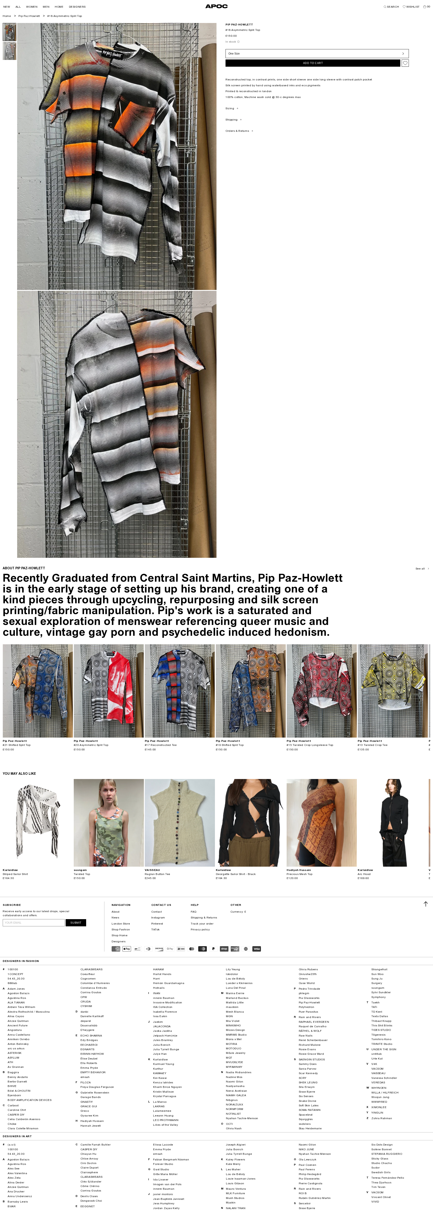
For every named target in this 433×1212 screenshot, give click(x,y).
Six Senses (306, 1096)
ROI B (303, 1193)
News (115, 917)
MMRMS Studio (236, 1034)
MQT (229, 1057)
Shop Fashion (121, 929)
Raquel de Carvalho (313, 1026)
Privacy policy (200, 929)
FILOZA (86, 1082)
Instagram (158, 917)
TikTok (155, 929)
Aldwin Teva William (21, 1007)
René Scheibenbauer (313, 1040)
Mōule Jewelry (236, 1053)
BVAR (12, 1206)
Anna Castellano (19, 1034)
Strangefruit (379, 969)
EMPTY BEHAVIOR (93, 1072)
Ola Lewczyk (307, 1159)
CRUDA (86, 1001)
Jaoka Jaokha (162, 1030)
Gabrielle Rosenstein (95, 1092)
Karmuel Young (163, 1064)
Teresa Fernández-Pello (387, 1177)
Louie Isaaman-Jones (240, 1178)
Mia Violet (233, 1021)
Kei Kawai (160, 1078)
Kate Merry (233, 1164)
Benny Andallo (18, 1077)
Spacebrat (306, 1114)
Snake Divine (307, 1101)
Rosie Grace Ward (311, 1053)
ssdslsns (305, 1123)
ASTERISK (15, 1053)
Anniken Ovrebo (18, 1039)
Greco (85, 1110)
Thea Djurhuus (381, 1182)
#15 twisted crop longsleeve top (310, 745)
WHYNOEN (378, 1087)
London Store (121, 923)
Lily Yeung (233, 969)
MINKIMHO (233, 1025)
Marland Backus (237, 998)
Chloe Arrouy (89, 1158)
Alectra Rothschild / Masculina (29, 1011)
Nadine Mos (234, 1077)
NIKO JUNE (306, 1149)
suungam (377, 987)
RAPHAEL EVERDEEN (314, 1021)
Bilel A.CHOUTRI (19, 1090)
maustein (232, 1007)
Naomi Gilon (234, 1081)
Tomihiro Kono (381, 1039)
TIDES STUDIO (381, 1030)
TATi (374, 1007)
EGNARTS (87, 1049)
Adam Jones (16, 988)
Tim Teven (378, 1187)
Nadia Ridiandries (238, 1072)
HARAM (158, 969)
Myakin (231, 1202)
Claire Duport (90, 1167)
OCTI (229, 1123)
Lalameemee (162, 1110)
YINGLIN (377, 1112)
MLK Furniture (235, 1193)
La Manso (159, 1101)
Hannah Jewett (91, 1125)
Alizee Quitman (18, 1021)
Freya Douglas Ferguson (97, 1087)
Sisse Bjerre (307, 1091)
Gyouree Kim (90, 1115)
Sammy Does (308, 1064)
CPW (84, 997)
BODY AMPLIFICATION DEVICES (30, 1100)
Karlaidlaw (160, 1059)
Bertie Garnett (17, 1081)
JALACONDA (161, 1026)
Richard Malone (310, 1044)
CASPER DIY (16, 1114)
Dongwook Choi (91, 1200)
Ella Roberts (89, 1063)
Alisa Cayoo (16, 1016)
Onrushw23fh (308, 974)
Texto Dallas (379, 1016)
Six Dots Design (382, 1144)
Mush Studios (235, 1198)
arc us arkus (16, 1048)
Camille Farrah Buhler (96, 1144)
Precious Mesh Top (299, 874)
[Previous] (6, 691)
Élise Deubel (89, 1058)
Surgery (376, 983)
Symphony (378, 997)
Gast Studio (161, 1169)
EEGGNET (88, 1206)
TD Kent (376, 1011)
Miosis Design (235, 1030)
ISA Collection (162, 1007)
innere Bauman (163, 998)
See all (420, 568)
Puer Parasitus (308, 1011)
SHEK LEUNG (308, 1082)
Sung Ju (376, 978)
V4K (374, 1064)
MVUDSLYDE (234, 1062)
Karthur (158, 1068)
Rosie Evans (307, 1049)
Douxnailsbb (89, 1025)
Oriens (303, 978)
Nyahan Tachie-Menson (242, 1118)
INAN (156, 993)
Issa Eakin (160, 1016)
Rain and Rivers (310, 1017)
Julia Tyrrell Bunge (166, 1049)
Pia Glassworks (309, 998)
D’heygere (87, 1030)
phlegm (304, 993)
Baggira (13, 1072)
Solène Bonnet (381, 1149)
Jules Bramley (163, 1040)
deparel (86, 1021)
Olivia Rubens (308, 969)
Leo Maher (233, 1169)
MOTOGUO (233, 1048)
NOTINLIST (233, 1113)
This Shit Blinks (381, 1025)
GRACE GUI (89, 1106)
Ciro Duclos (89, 1163)
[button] (7, 6)
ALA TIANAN (16, 1002)
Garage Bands (91, 1097)
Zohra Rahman (381, 1118)
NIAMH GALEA (236, 1095)
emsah (85, 1077)
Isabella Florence (165, 1011)
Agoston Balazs (18, 993)
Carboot (13, 1105)
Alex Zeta (14, 1177)
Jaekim (158, 1021)
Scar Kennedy (308, 1073)
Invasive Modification (167, 1002)
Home (7, 16)
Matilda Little (235, 1002)
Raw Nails (306, 1035)
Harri (156, 978)
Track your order (202, 923)
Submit (75, 922)
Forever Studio (163, 1164)
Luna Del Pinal (236, 987)
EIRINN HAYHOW (92, 1053)
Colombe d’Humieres (95, 983)
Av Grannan (16, 1066)
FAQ (193, 911)
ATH (10, 1062)
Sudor (375, 1167)
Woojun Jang (380, 1097)
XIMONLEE (379, 1107)
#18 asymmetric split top (64, 16)
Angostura (15, 1030)
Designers (118, 941)
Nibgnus (231, 1100)
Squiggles (306, 1119)
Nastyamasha (235, 1086)
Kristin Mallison (163, 1091)
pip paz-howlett (239, 24)
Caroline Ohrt (17, 1110)
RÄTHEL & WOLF (310, 1030)
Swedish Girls (380, 1172)
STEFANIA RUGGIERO (386, 1153)
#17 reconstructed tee (161, 745)
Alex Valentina (17, 1173)
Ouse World (307, 983)
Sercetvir (305, 1203)
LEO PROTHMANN (165, 1120)
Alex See (14, 1168)
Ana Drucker (16, 1191)
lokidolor (232, 974)
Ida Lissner (160, 1179)
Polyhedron (306, 1007)
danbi (84, 1011)
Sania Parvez (308, 1068)
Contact (156, 911)
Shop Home (119, 935)
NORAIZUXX (234, 1104)
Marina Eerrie (235, 993)
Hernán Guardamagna (168, 983)
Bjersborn (14, 1095)
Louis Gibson (235, 1183)
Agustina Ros (17, 998)
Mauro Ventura (236, 1188)
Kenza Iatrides (163, 1082)
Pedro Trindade (309, 988)
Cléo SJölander (91, 1181)
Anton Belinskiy (18, 1044)
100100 (13, 969)
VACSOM (377, 1068)
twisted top (82, 874)
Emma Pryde (89, 1067)
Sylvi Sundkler (381, 992)
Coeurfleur (88, 974)
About (116, 911)
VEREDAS (378, 1082)
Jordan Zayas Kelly (166, 1208)
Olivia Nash (234, 1128)
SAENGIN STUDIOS (312, 1059)
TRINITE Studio (381, 1044)
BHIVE (12, 1086)
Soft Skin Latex (309, 1105)
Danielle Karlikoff (92, 1016)
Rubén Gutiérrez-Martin (315, 1198)
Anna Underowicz (20, 1196)
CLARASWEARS (92, 969)
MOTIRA (231, 1044)
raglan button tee (157, 874)
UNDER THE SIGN (383, 1049)
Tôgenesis (378, 1034)
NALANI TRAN (236, 1208)
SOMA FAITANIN (310, 1110)
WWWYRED (379, 1101)
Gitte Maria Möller (165, 1174)
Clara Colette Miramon (23, 1128)
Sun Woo (377, 974)
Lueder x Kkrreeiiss (239, 983)
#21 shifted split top (17, 745)
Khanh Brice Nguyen (167, 1087)
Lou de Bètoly (235, 978)
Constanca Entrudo (94, 987)
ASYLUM (13, 1057)
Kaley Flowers (235, 1159)
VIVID (375, 1201)
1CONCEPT (15, 974)
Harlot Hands (162, 974)
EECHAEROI (89, 1044)
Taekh (375, 1002)
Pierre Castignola (310, 1183)
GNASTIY (87, 1101)
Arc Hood (364, 874)
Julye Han (160, 1053)
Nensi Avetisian (236, 1090)
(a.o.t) (11, 1144)
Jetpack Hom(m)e (165, 1035)
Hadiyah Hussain (92, 1121)
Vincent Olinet (381, 1197)
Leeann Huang (163, 1115)
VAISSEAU (378, 1073)
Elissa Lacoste (163, 1144)
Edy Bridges (89, 1040)
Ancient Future (18, 1025)
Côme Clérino (90, 1186)
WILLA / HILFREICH (384, 1092)
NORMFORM (234, 1109)
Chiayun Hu (89, 1153)
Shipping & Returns (204, 917)
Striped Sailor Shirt (15, 874)
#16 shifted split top (230, 745)
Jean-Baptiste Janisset (168, 1199)
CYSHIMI (86, 1006)
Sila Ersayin (307, 1087)
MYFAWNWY (234, 1066)
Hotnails (158, 987)
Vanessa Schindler (384, 1078)
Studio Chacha (381, 1163)
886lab (12, 983)
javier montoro (163, 1194)
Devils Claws (89, 1196)
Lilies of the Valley (165, 1124)
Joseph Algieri (236, 1144)
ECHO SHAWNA (91, 1035)
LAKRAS (159, 1106)
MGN (229, 1016)
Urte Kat (376, 1058)
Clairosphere (89, 1172)
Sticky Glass (379, 1158)
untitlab (376, 1053)
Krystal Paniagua (164, 1096)
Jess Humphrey (163, 1203)
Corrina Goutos (91, 992)
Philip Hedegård (310, 1174)
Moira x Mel (234, 1039)
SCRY (302, 1078)
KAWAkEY (159, 1073)
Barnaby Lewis (18, 1201)
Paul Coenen (307, 1164)
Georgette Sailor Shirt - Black (236, 874)
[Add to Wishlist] (405, 63)
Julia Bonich (161, 1044)
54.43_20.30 (16, 978)
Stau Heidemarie (310, 1128)
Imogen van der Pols (167, 1184)
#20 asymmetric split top (91, 745)
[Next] (69, 691)
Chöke (12, 1123)
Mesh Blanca (235, 1011)
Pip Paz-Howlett (29, 16)
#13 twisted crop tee (372, 745)
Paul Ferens (307, 1169)
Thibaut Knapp (381, 1021)
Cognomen (88, 978)
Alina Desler (16, 1182)
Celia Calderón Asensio (24, 1119)
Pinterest (157, 923)
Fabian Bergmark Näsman (171, 1159)
